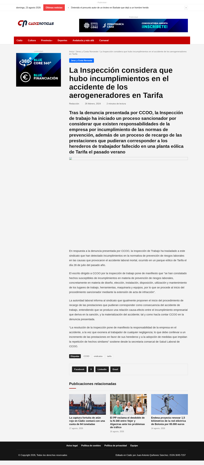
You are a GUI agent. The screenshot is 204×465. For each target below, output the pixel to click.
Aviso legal (72, 445)
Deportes (62, 40)
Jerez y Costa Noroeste (87, 51)
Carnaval (104, 40)
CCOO (86, 356)
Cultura (32, 40)
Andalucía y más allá (83, 40)
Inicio (71, 51)
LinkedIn (102, 369)
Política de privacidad (115, 445)
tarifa (109, 356)
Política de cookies (91, 445)
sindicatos (98, 356)
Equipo (134, 445)
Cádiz (20, 40)
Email (115, 369)
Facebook (79, 369)
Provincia (46, 40)
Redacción (74, 103)
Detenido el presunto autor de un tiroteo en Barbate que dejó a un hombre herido (110, 7)
